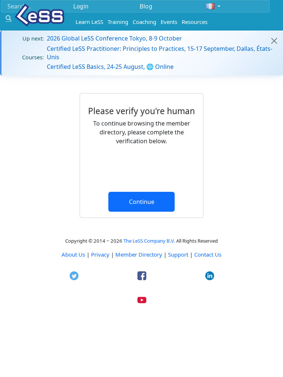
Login (80, 6)
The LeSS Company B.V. (149, 240)
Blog (146, 6)
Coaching (144, 21)
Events (169, 21)
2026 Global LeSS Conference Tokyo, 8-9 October (114, 38)
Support (178, 254)
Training (118, 21)
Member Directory (138, 254)
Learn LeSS (89, 21)
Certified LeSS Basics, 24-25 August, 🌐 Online (110, 67)
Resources (194, 21)
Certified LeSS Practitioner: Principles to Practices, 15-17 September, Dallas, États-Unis (159, 53)
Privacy (100, 254)
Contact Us (207, 254)
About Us (73, 254)
